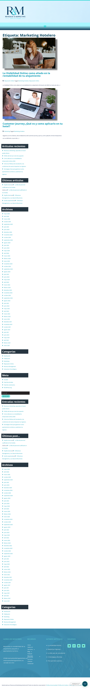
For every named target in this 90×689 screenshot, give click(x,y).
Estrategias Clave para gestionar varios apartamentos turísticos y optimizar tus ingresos (13, 171)
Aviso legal (72, 685)
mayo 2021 (7, 337)
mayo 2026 (7, 213)
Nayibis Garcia (7, 185)
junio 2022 (6, 306)
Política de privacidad (51, 685)
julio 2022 (6, 303)
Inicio (29, 645)
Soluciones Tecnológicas (10, 369)
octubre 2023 (7, 266)
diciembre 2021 (8, 322)
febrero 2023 (7, 287)
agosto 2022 (7, 300)
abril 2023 (6, 282)
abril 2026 (6, 216)
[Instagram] (74, 646)
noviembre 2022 (8, 293)
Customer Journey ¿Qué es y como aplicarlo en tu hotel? (33, 125)
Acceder (6, 379)
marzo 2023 (7, 285)
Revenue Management (10, 366)
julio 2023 (6, 274)
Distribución (7, 356)
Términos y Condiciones (81, 685)
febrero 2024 (7, 258)
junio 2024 (6, 248)
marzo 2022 (7, 314)
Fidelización (7, 358)
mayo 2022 (7, 308)
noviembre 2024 (8, 235)
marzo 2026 (7, 219)
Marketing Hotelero (24, 81)
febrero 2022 (7, 316)
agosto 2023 (7, 271)
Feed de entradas (8, 382)
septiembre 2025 (8, 224)
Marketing (7, 131)
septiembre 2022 (8, 298)
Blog (29, 651)
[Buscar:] (15, 393)
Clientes (30, 661)
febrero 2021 (7, 343)
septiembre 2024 (8, 240)
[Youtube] (83, 646)
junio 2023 (6, 277)
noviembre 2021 (8, 324)
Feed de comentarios (9, 385)
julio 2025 (6, 227)
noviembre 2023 (8, 264)
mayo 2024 (7, 250)
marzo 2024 (7, 256)
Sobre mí (30, 647)
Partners (30, 659)
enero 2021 (7, 345)
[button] (45, 26)
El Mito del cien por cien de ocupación (14, 156)
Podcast (30, 654)
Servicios (30, 649)
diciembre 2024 (8, 232)
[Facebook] (79, 646)
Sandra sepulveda (8, 200)
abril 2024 (6, 253)
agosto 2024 (7, 242)
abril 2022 (6, 311)
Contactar (31, 663)
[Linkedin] (69, 646)
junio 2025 (6, 229)
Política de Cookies (63, 685)
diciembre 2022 (8, 290)
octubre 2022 (7, 295)
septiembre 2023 (8, 269)
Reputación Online (9, 81)
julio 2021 (6, 332)
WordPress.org (8, 387)
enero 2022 (7, 319)
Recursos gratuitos (30, 656)
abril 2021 (6, 340)
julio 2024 (6, 245)
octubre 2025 (7, 221)
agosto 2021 (7, 329)
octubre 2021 (7, 327)
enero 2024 (7, 261)
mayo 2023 (7, 279)
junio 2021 (6, 335)
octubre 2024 (7, 237)
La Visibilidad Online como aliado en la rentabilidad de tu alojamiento (26, 74)
